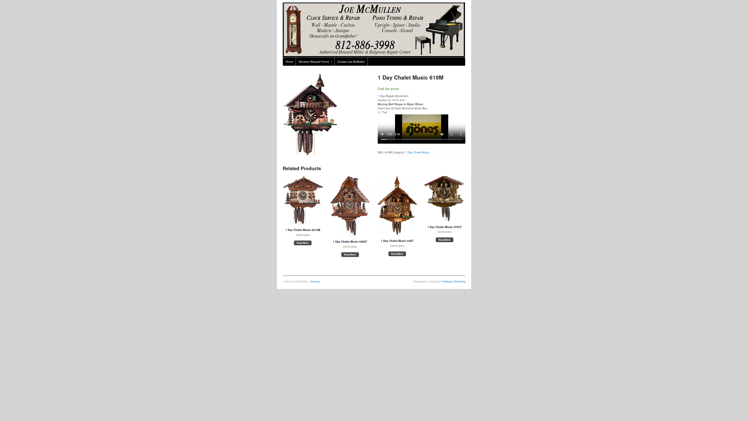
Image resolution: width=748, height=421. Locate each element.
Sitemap (315, 281)
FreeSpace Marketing (453, 281)
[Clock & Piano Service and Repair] (374, 55)
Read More (303, 243)
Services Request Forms (314, 62)
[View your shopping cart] (461, 60)
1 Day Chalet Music (417, 152)
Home (289, 62)
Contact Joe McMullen (351, 62)
